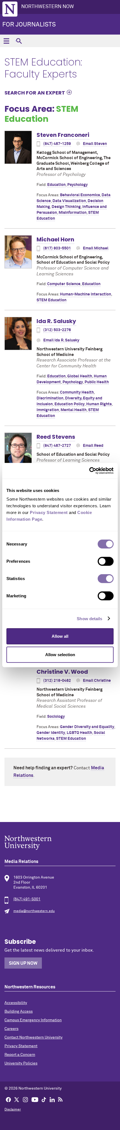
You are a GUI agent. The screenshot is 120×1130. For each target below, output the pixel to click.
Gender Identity (51, 733)
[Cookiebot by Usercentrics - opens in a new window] (89, 470)
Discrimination (50, 398)
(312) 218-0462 (57, 681)
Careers (11, 1029)
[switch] (106, 561)
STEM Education (51, 300)
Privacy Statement (20, 1046)
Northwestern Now (47, 6)
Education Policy (69, 404)
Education (56, 185)
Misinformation (73, 213)
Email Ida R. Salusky (61, 340)
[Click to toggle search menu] (19, 41)
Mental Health (74, 410)
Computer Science (63, 284)
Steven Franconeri (63, 135)
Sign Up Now (23, 963)
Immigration (48, 410)
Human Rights (99, 404)
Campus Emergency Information (33, 1020)
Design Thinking (66, 207)
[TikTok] (44, 1099)
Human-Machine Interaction (85, 294)
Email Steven (95, 144)
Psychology (77, 185)
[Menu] (6, 41)
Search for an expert (34, 92)
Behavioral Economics (80, 195)
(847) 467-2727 (57, 446)
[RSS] (60, 1099)
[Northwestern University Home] (10, 9)
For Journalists (29, 25)
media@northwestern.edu (34, 911)
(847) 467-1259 (57, 144)
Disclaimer (12, 1109)
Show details (89, 618)
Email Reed (93, 446)
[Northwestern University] (60, 842)
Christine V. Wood (62, 672)
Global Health (79, 376)
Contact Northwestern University (33, 1037)
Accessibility (15, 1003)
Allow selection (60, 654)
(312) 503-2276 (57, 330)
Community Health (77, 392)
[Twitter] (16, 1099)
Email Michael (95, 248)
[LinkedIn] (52, 1099)
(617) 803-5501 (57, 248)
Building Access (18, 1011)
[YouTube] (35, 1099)
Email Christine (97, 681)
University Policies (20, 1063)
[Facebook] (8, 1099)
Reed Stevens (56, 437)
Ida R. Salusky (56, 321)
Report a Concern (19, 1055)
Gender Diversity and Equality (87, 727)
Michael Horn (55, 239)
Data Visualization (69, 201)
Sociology (56, 717)
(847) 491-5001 (26, 899)
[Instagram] (25, 1099)
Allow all (60, 636)
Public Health (97, 382)
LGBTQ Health (79, 733)
